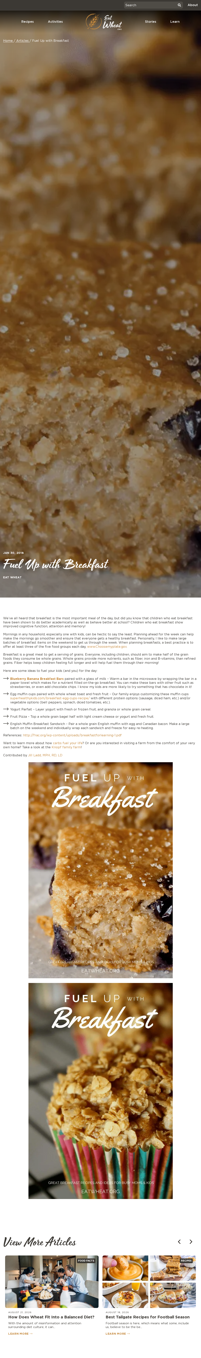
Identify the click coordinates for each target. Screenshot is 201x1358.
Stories (150, 22)
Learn (175, 22)
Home (8, 41)
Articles (22, 41)
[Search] (179, 5)
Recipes (27, 22)
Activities (55, 22)
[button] (191, 1242)
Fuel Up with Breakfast (50, 41)
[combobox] (150, 5)
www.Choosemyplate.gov (107, 647)
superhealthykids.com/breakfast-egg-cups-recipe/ (50, 698)
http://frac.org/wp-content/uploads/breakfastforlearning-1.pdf (72, 735)
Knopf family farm (66, 747)
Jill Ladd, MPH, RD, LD (45, 755)
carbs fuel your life (67, 743)
